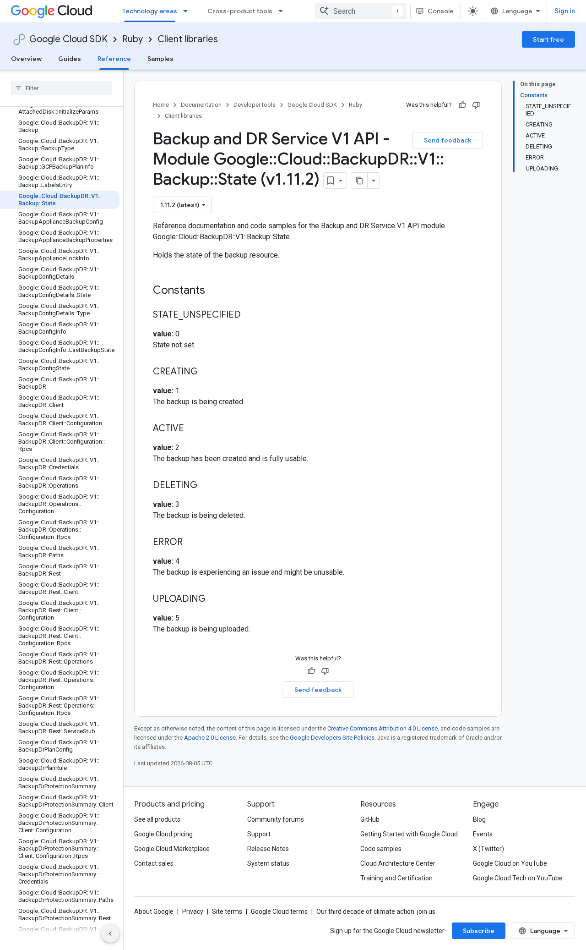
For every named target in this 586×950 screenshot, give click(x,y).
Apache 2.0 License (210, 737)
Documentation (201, 104)
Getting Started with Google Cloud (409, 834)
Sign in (564, 11)
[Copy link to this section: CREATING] (207, 372)
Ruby (132, 39)
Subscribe (478, 931)
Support (259, 834)
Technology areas (149, 11)
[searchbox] (61, 88)
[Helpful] (462, 105)
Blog (479, 819)
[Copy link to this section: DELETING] (206, 485)
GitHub (370, 819)
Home (161, 104)
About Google (154, 911)
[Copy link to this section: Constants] (217, 291)
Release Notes (268, 848)
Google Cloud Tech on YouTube (518, 878)
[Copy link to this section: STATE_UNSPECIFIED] (250, 315)
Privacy (192, 911)
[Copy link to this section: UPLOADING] (215, 599)
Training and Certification (396, 878)
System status (268, 863)
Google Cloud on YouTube (510, 863)
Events (483, 834)
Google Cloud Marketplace (172, 848)
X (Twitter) (488, 848)
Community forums (275, 819)
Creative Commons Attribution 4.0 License (382, 728)
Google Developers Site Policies (332, 737)
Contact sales (154, 863)
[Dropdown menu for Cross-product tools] (283, 11)
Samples (160, 59)
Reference (114, 59)
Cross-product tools (239, 11)
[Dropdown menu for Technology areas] (188, 11)
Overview (26, 59)
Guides (69, 59)
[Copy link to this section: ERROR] (192, 542)
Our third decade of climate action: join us (375, 911)
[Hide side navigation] (110, 933)
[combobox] (361, 11)
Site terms (227, 911)
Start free (548, 39)
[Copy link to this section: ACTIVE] (193, 428)
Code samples (381, 848)
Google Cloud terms (279, 911)
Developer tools (254, 104)
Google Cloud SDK (68, 39)
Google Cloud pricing (163, 834)
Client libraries (187, 39)
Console (441, 11)
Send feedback (448, 140)
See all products (157, 819)
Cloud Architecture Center (397, 863)
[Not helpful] (476, 105)
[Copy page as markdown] (359, 180)
